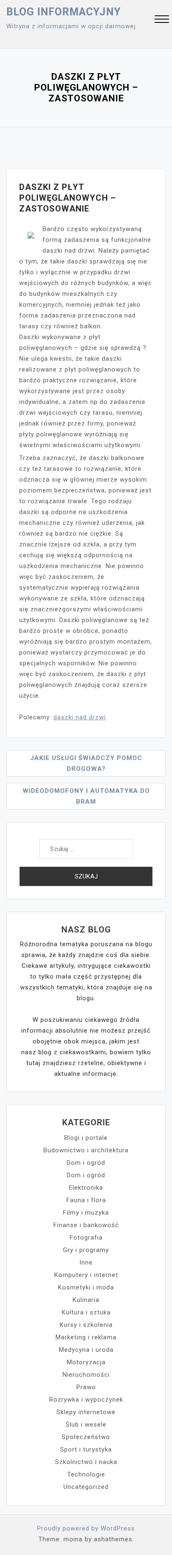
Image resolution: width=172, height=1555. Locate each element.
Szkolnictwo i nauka (86, 1462)
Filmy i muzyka (86, 1212)
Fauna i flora (86, 1200)
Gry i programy (86, 1250)
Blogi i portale (86, 1138)
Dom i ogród (86, 1162)
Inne (86, 1262)
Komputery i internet (86, 1275)
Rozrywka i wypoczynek (86, 1399)
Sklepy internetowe (86, 1412)
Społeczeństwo (86, 1437)
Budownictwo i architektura (86, 1150)
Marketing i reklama (86, 1337)
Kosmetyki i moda (86, 1287)
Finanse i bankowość (86, 1225)
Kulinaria (86, 1300)
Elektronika (86, 1187)
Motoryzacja (86, 1362)
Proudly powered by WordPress (86, 1528)
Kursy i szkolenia (86, 1325)
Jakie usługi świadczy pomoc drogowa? (86, 763)
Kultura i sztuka (86, 1312)
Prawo (86, 1387)
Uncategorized (86, 1487)
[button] (161, 20)
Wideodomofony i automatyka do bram (86, 796)
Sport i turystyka (86, 1449)
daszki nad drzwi (79, 717)
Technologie (86, 1474)
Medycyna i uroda (86, 1349)
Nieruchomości (86, 1374)
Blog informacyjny (63, 12)
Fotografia (86, 1237)
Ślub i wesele (86, 1424)
